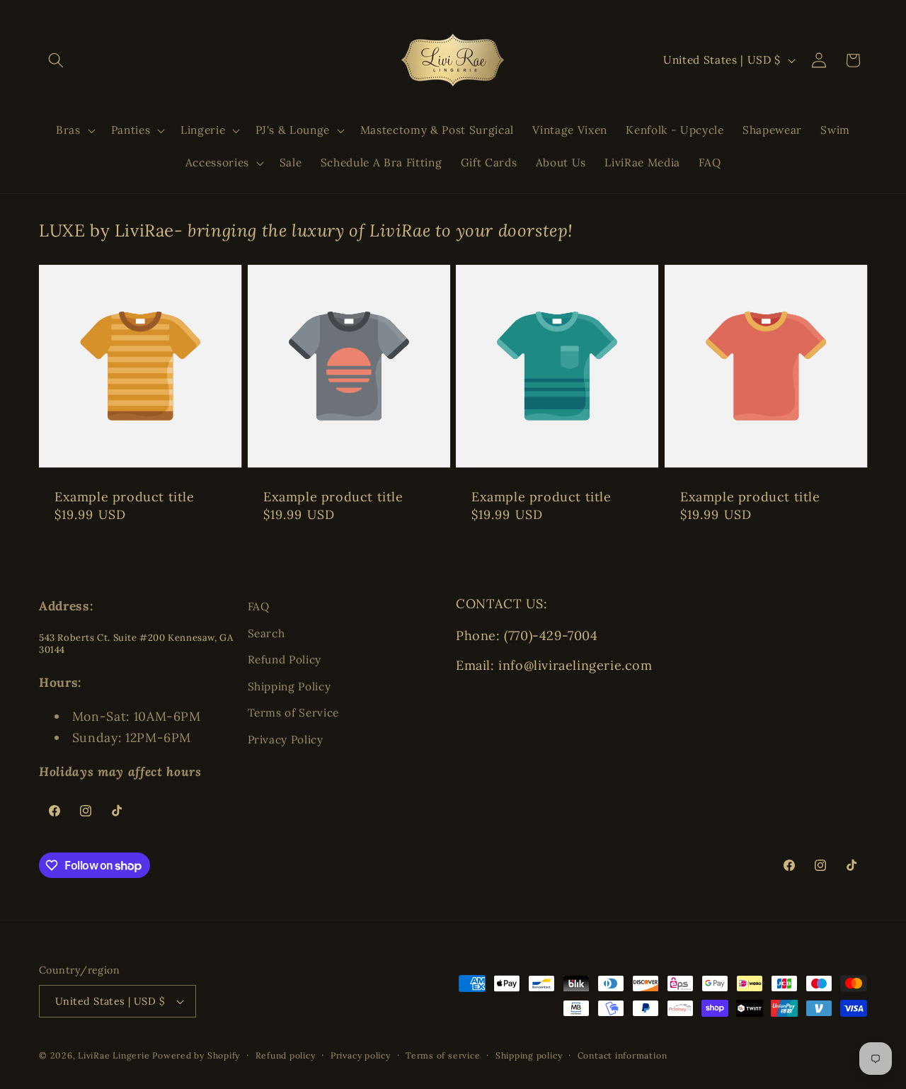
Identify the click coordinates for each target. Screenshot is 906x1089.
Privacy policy (361, 1055)
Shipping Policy (289, 686)
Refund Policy (285, 659)
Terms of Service (294, 712)
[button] (56, 60)
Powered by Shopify (196, 1055)
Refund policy (286, 1055)
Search (266, 633)
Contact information (622, 1055)
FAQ (259, 606)
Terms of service (443, 1055)
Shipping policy (529, 1055)
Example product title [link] (125, 497)
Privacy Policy (285, 739)
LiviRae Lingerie (113, 1055)
